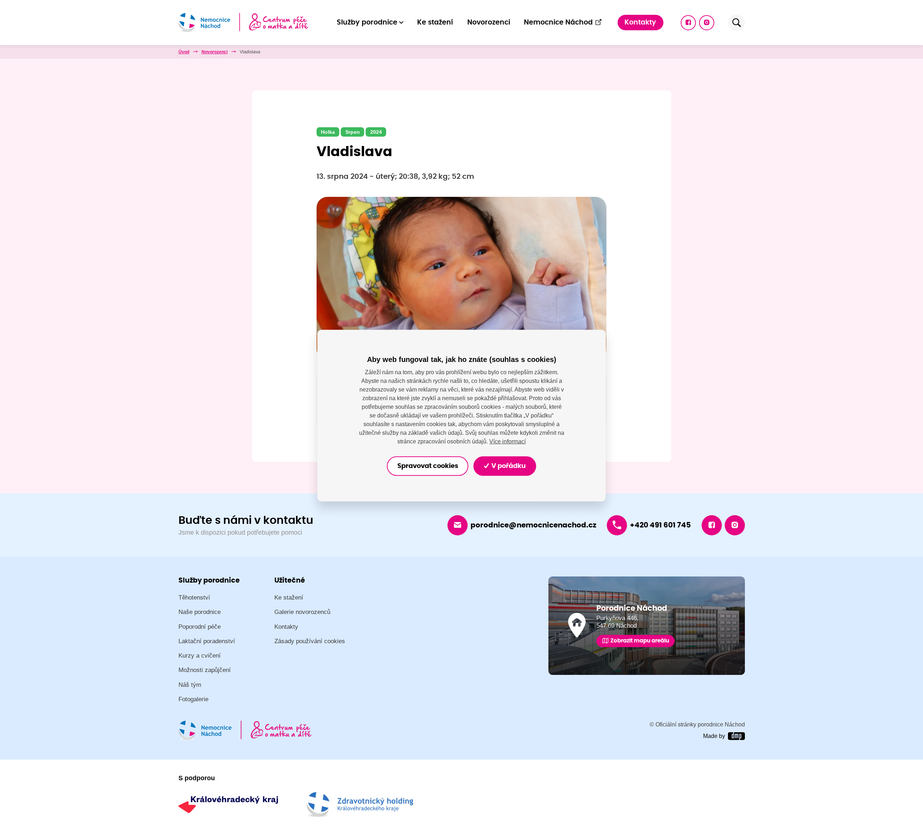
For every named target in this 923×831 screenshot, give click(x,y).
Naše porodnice (199, 612)
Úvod (183, 51)
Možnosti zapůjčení (204, 670)
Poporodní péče (199, 626)
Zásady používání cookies (309, 641)
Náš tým (189, 684)
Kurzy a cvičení (199, 655)
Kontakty (640, 22)
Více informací (507, 441)
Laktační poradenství (206, 641)
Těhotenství (194, 597)
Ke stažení (435, 22)
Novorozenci (488, 22)
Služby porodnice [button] (367, 22)
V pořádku (508, 466)
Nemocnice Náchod (558, 22)
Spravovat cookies (427, 466)
